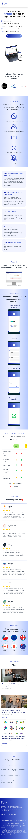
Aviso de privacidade (7, 820)
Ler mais (4, 691)
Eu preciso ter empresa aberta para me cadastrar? (12, 776)
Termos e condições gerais (19, 820)
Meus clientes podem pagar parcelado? (12, 765)
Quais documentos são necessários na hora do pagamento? (12, 781)
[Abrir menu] (24, 3)
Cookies (17, 823)
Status (22, 823)
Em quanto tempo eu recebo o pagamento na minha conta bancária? (13, 770)
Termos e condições (9, 823)
